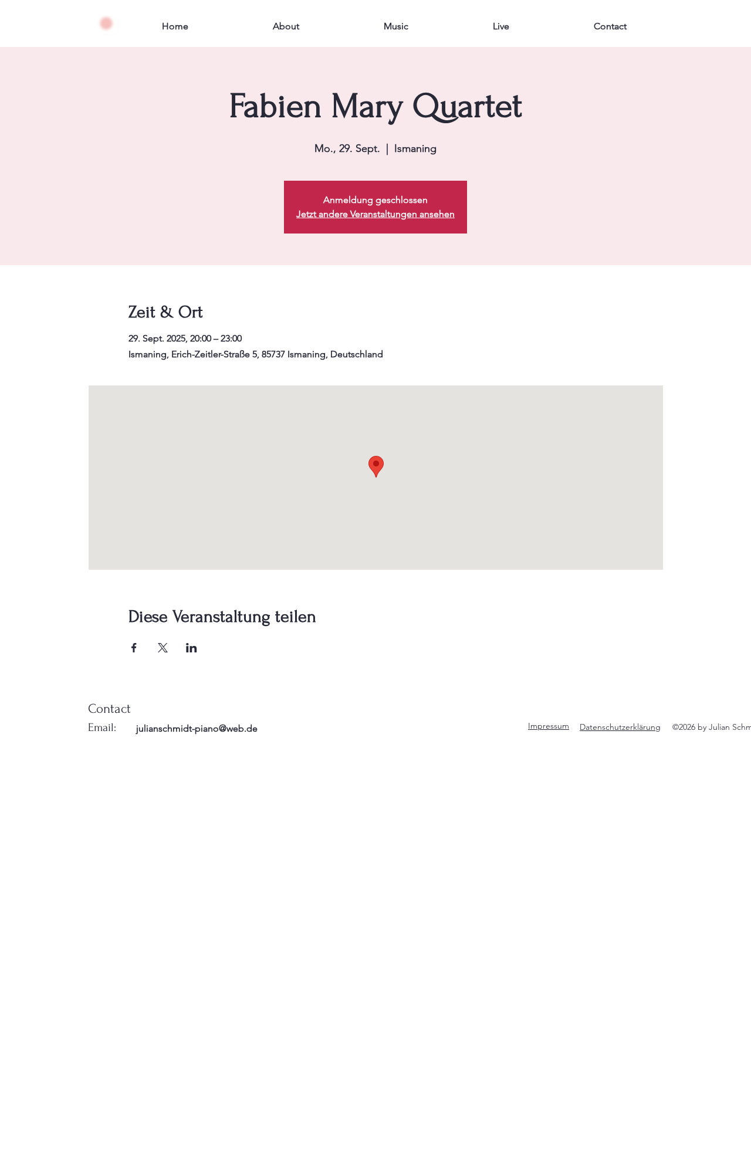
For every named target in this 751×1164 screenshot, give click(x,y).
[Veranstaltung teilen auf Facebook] (134, 647)
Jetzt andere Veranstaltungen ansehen (375, 213)
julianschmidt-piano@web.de (197, 728)
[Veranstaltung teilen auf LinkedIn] (191, 647)
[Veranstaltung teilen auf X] (162, 647)
